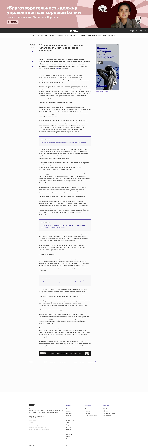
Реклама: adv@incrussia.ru (36, 416)
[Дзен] (141, 30)
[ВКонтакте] (136, 30)
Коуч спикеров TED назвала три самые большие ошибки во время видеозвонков (63, 142)
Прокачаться (111, 35)
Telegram (108, 415)
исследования (63, 362)
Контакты (87, 413)
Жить (83, 35)
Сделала (60, 35)
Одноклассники (110, 413)
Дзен (106, 411)
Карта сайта (32, 420)
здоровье (52, 362)
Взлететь (44, 35)
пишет (58, 68)
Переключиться (91, 35)
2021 (45, 362)
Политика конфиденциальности (37, 427)
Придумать (69, 411)
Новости (68, 418)
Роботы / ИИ (102, 35)
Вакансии (87, 408)
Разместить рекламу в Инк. (103, 91)
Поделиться (52, 35)
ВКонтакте (108, 408)
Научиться (68, 35)
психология (73, 362)
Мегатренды (69, 408)
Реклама (87, 411)
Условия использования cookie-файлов (39, 429)
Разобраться (35, 35)
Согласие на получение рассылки (38, 432)
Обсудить (76, 35)
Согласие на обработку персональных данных (41, 425)
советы (82, 362)
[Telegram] (145, 30)
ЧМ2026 (68, 436)
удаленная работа (93, 362)
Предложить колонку (91, 415)
